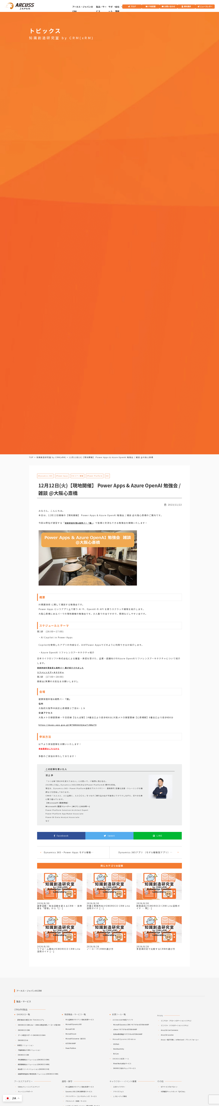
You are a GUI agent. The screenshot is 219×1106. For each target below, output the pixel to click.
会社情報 (117, 9)
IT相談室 (152, 6)
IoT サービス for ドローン (169, 1087)
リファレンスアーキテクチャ (50, 672)
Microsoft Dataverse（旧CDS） (76, 1038)
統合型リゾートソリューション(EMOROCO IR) (33, 1069)
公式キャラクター (119, 1087)
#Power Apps (62, 476)
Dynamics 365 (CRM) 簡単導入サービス (79, 1091)
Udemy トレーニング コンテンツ (29, 1087)
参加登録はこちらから (49, 748)
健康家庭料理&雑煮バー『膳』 (79, 523)
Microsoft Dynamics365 (74, 1024)
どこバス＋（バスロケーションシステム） (175, 1025)
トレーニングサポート (25, 1091)
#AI (107, 476)
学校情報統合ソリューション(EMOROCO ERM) (33, 1059)
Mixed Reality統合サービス (122, 1063)
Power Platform (71, 1048)
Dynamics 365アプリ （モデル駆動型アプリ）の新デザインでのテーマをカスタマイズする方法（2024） (146, 852)
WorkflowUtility (118, 1049)
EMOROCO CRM (24, 1030)
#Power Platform (94, 476)
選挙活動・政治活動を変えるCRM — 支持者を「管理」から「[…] (59, 907)
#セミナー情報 (77, 476)
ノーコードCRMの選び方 (100, 948)
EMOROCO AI (23, 1040)
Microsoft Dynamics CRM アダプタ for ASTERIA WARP (131, 1024)
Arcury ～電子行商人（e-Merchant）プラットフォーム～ (180, 1040)
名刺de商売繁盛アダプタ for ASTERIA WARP (127, 1034)
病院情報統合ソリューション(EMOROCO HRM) (33, 1064)
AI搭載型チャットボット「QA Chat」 (173, 1091)
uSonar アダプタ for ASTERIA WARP (125, 1029)
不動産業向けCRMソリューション (29, 1050)
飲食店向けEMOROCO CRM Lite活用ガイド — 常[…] (158, 907)
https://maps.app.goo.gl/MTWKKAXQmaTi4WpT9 (68, 725)
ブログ (133, 6)
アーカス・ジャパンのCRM (82, 9)
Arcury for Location (167, 1035)
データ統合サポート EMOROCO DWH (31, 1035)
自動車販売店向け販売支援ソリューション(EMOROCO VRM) (38, 1074)
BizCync (116, 1054)
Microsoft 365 (70, 1029)
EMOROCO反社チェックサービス (124, 1068)
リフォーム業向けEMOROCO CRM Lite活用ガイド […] (58, 950)
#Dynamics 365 (45, 476)
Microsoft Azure (71, 1034)
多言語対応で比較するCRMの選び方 (155, 948)
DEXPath (116, 1044)
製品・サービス (101, 9)
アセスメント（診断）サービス (76, 1101)
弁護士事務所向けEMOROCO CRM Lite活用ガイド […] (108, 907)
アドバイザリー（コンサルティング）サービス (81, 1096)
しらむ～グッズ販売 (120, 1096)
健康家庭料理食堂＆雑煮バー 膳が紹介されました (60, 667)
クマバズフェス (118, 1091)
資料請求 (187, 6)
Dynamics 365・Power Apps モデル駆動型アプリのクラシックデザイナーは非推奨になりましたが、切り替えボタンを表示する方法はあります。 (69, 852)
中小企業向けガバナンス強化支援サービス (80, 1019)
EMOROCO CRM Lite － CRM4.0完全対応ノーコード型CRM (39, 1025)
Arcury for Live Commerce (169, 1030)
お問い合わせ (169, 6)
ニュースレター (206, 6)
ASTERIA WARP (71, 1043)
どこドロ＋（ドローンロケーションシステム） (176, 1020)
